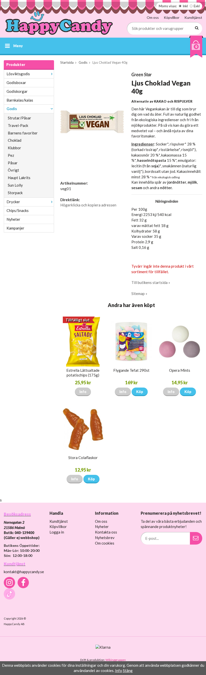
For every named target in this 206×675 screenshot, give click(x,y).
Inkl (185, 6)
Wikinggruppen (116, 660)
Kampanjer (15, 228)
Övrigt (13, 170)
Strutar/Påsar (19, 118)
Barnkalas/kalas (20, 100)
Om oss (153, 17)
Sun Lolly (15, 185)
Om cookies (104, 543)
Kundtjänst (193, 17)
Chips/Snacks (18, 210)
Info (82, 392)
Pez (11, 155)
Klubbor (14, 147)
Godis (12, 108)
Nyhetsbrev (105, 537)
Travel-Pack (18, 125)
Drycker (13, 201)
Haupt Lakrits (19, 177)
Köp (139, 392)
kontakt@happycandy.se (24, 571)
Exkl (197, 6)
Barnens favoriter (23, 133)
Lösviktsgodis (18, 73)
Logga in (56, 532)
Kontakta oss (106, 532)
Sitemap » (139, 293)
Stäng (128, 670)
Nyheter (13, 219)
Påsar (13, 163)
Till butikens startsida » (150, 282)
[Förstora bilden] (92, 121)
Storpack (15, 192)
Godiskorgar (17, 91)
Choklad (14, 140)
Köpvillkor (171, 17)
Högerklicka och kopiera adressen (88, 205)
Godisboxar (16, 82)
